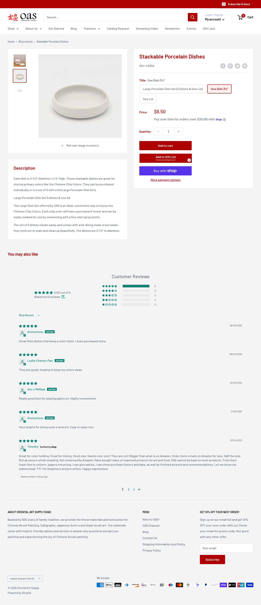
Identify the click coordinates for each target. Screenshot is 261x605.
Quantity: (145, 131)
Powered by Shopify (19, 592)
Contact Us (150, 538)
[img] (28, 326)
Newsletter (172, 28)
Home (11, 41)
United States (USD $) (22, 578)
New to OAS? (151, 519)
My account (213, 19)
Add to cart (165, 145)
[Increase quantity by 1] (178, 131)
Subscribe (212, 559)
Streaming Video (147, 28)
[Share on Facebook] (223, 66)
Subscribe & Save (239, 4)
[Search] (192, 17)
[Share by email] (244, 66)
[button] (165, 158)
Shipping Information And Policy (164, 544)
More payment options (166, 180)
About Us (31, 28)
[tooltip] (189, 160)
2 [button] (129, 489)
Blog (74, 28)
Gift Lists (209, 28)
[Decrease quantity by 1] (158, 131)
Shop (11, 28)
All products (26, 41)
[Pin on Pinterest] (230, 66)
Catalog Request (118, 28)
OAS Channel (151, 525)
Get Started (56, 28)
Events (191, 28)
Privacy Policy (152, 550)
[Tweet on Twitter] (237, 66)
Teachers (89, 28)
